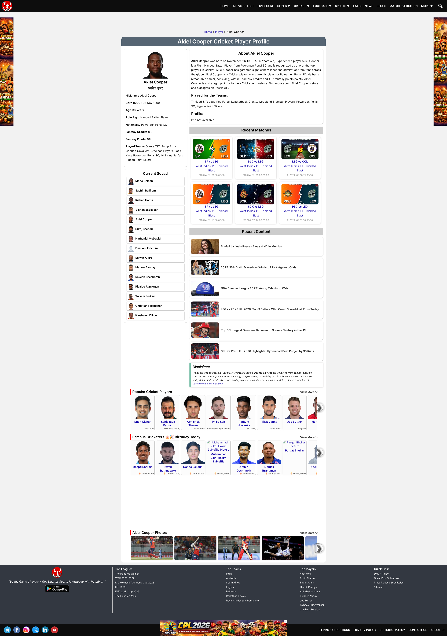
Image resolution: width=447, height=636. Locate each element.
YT (55, 629)
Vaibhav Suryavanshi (312, 604)
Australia (231, 578)
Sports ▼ (342, 6)
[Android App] (57, 592)
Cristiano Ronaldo (310, 609)
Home (225, 6)
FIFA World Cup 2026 (127, 591)
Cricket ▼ (302, 6)
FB (17, 629)
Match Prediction (404, 6)
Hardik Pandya (308, 587)
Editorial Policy (392, 630)
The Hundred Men (125, 595)
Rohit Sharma (307, 578)
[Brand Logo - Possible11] (57, 577)
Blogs (381, 6)
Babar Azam (307, 582)
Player (219, 32)
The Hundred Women (127, 573)
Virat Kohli (305, 573)
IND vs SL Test (243, 6)
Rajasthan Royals (236, 595)
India (229, 573)
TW (36, 629)
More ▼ (427, 6)
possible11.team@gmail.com (208, 383)
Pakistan (231, 591)
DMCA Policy (381, 573)
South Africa (233, 582)
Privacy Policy (364, 630)
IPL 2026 (120, 587)
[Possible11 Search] (441, 6)
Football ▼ (322, 6)
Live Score (266, 6)
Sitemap (378, 587)
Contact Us (418, 630)
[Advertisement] (223, 20)
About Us (438, 630)
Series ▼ (283, 6)
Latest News (363, 6)
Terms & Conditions (334, 630)
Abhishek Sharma (310, 591)
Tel (8, 629)
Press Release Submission (389, 582)
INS (27, 629)
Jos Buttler (306, 600)
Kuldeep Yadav (308, 595)
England (230, 587)
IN (46, 629)
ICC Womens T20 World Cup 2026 (134, 582)
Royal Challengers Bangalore (242, 600)
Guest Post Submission (387, 578)
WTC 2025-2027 (124, 578)
